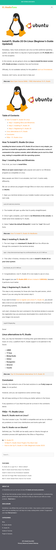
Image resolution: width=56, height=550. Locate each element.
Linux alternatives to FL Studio (17, 131)
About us (25, 543)
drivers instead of (32, 279)
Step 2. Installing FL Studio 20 (19, 125)
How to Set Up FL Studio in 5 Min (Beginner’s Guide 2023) (25, 445)
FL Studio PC (9, 440)
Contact (31, 543)
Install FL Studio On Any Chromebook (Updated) (15, 472)
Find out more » (12, 512)
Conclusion (10, 134)
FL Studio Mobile (7, 525)
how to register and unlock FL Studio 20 (30, 300)
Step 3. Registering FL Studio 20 (20, 128)
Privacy (20, 543)
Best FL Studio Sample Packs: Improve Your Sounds (16, 478)
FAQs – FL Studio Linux (14, 137)
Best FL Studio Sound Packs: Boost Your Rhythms (16, 469)
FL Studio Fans (27, 541)
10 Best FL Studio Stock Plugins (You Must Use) (21, 443)
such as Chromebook (45, 69)
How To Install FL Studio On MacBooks (24, 233)
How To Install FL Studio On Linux (18, 120)
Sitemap (36, 543)
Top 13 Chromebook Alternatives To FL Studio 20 (28, 374)
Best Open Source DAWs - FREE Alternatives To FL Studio (30, 81)
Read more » (11, 499)
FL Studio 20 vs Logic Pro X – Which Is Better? (15, 466)
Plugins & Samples (7, 533)
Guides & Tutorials (7, 530)
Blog (3, 522)
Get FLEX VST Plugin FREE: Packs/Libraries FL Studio (17, 475)
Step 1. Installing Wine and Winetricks (22, 123)
